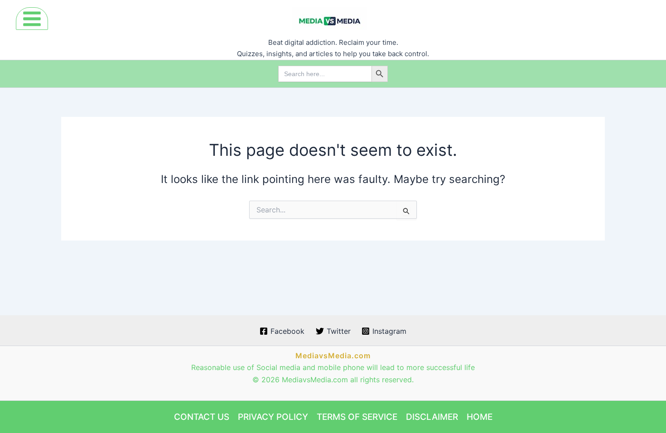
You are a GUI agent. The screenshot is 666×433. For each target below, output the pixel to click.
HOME (479, 417)
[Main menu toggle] (32, 18)
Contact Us (201, 417)
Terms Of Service (357, 417)
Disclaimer (432, 417)
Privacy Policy (273, 417)
